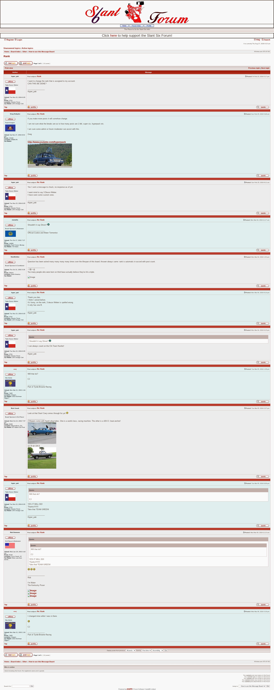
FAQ (258, 40)
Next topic (265, 68)
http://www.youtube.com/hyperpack (47, 142)
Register (10, 40)
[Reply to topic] (26, 65)
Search (266, 40)
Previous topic (254, 68)
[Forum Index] (136, 26)
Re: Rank (41, 114)
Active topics (27, 48)
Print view (9, 68)
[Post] (246, 76)
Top (5, 107)
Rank (7, 56)
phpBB (129, 689)
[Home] (124, 26)
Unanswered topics (12, 48)
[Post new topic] (11, 65)
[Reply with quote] (262, 108)
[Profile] (149, 26)
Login (19, 40)
